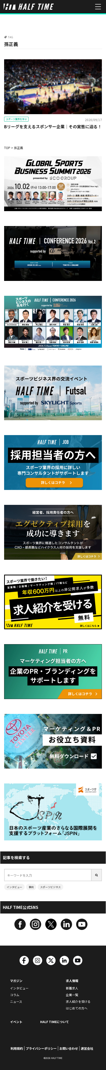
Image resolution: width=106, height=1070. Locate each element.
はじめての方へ (76, 1008)
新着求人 (72, 988)
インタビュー (14, 887)
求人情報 (72, 980)
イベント (16, 1021)
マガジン (16, 980)
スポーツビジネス (50, 887)
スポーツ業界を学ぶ (16, 119)
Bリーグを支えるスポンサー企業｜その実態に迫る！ (53, 126)
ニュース (16, 1001)
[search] (97, 875)
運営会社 (87, 1048)
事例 (31, 887)
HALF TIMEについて (54, 1021)
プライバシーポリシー (41, 1048)
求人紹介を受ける (78, 1001)
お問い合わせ (68, 1048)
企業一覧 (72, 995)
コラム (14, 995)
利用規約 (17, 1048)
